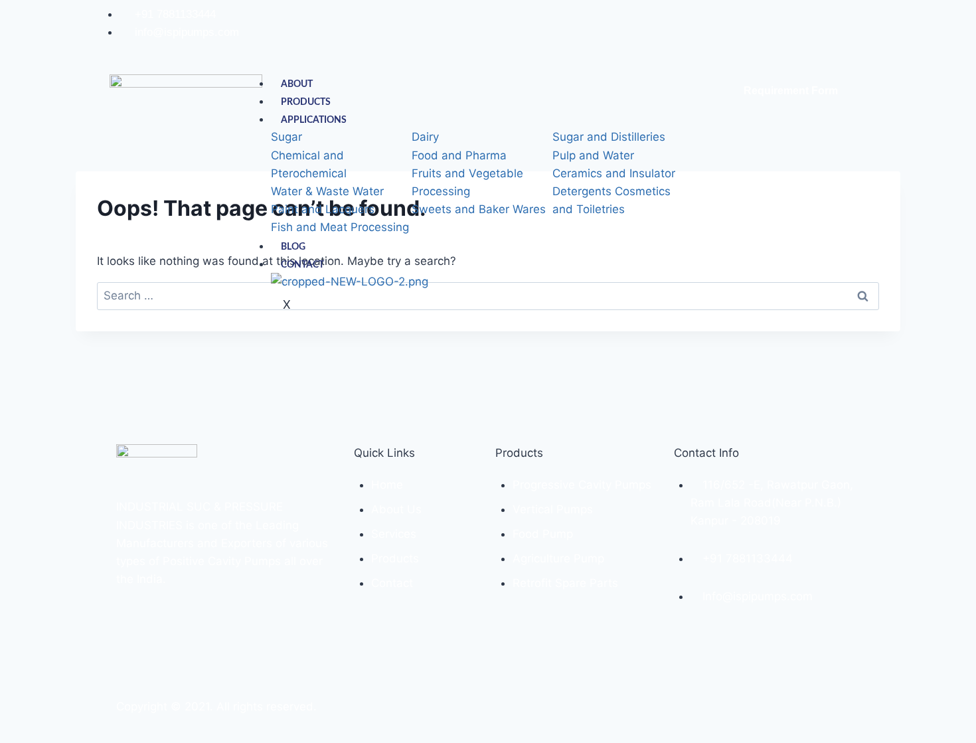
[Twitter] (848, 32)
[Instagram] (832, 32)
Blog (293, 247)
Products (306, 102)
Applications (314, 120)
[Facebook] (816, 32)
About (297, 84)
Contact (302, 265)
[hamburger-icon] (681, 79)
